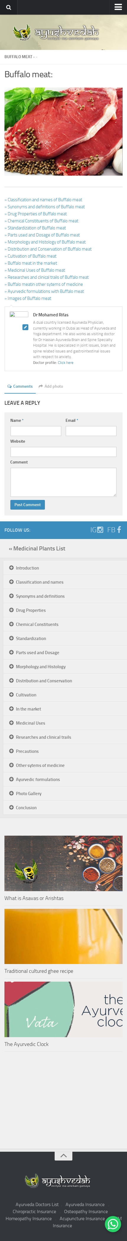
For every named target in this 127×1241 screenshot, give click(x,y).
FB (111, 529)
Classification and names (40, 582)
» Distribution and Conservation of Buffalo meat (48, 249)
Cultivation (26, 695)
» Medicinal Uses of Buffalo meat (34, 270)
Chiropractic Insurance (34, 1211)
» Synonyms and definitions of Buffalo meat (44, 206)
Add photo (54, 386)
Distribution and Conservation (44, 681)
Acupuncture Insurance (82, 1218)
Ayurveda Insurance (85, 1204)
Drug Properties (31, 610)
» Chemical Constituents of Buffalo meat (41, 221)
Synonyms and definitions (40, 596)
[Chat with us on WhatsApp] (113, 1224)
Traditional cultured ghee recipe (38, 971)
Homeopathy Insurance (29, 1218)
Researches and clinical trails (43, 737)
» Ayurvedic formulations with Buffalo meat (44, 291)
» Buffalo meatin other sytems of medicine (43, 284)
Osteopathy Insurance (86, 1211)
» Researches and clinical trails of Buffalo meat (46, 277)
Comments (23, 386)
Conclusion (26, 807)
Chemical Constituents (37, 624)
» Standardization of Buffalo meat (35, 228)
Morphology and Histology (41, 666)
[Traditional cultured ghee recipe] (63, 936)
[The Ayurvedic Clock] (63, 1009)
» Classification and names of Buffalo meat (43, 199)
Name (17, 420)
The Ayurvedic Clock (26, 1044)
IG (93, 529)
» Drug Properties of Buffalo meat (35, 213)
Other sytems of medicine (40, 765)
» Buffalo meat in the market (30, 263)
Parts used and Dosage (37, 652)
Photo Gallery (28, 793)
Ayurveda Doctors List (37, 1204)
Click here (66, 362)
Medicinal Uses (30, 723)
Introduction (27, 568)
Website (17, 441)
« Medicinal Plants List (37, 548)
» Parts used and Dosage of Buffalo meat (42, 235)
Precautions (27, 751)
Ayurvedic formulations (38, 779)
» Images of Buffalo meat (27, 298)
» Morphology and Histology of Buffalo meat (45, 242)
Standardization (31, 638)
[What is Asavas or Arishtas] (63, 863)
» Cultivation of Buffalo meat (30, 256)
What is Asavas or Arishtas (34, 898)
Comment (19, 462)
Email (72, 420)
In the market (28, 709)
